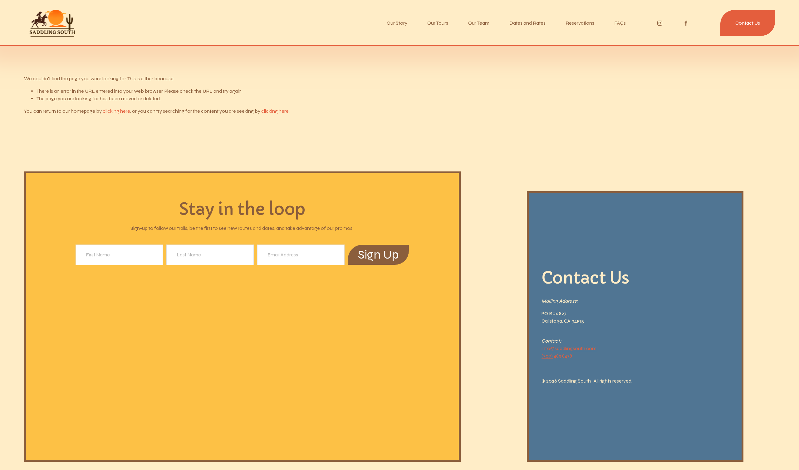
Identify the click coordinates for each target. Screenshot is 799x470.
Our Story (397, 23)
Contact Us (747, 23)
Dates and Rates (527, 23)
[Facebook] (686, 23)
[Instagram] (660, 23)
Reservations (580, 23)
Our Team (478, 23)
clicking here (116, 111)
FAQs (620, 23)
